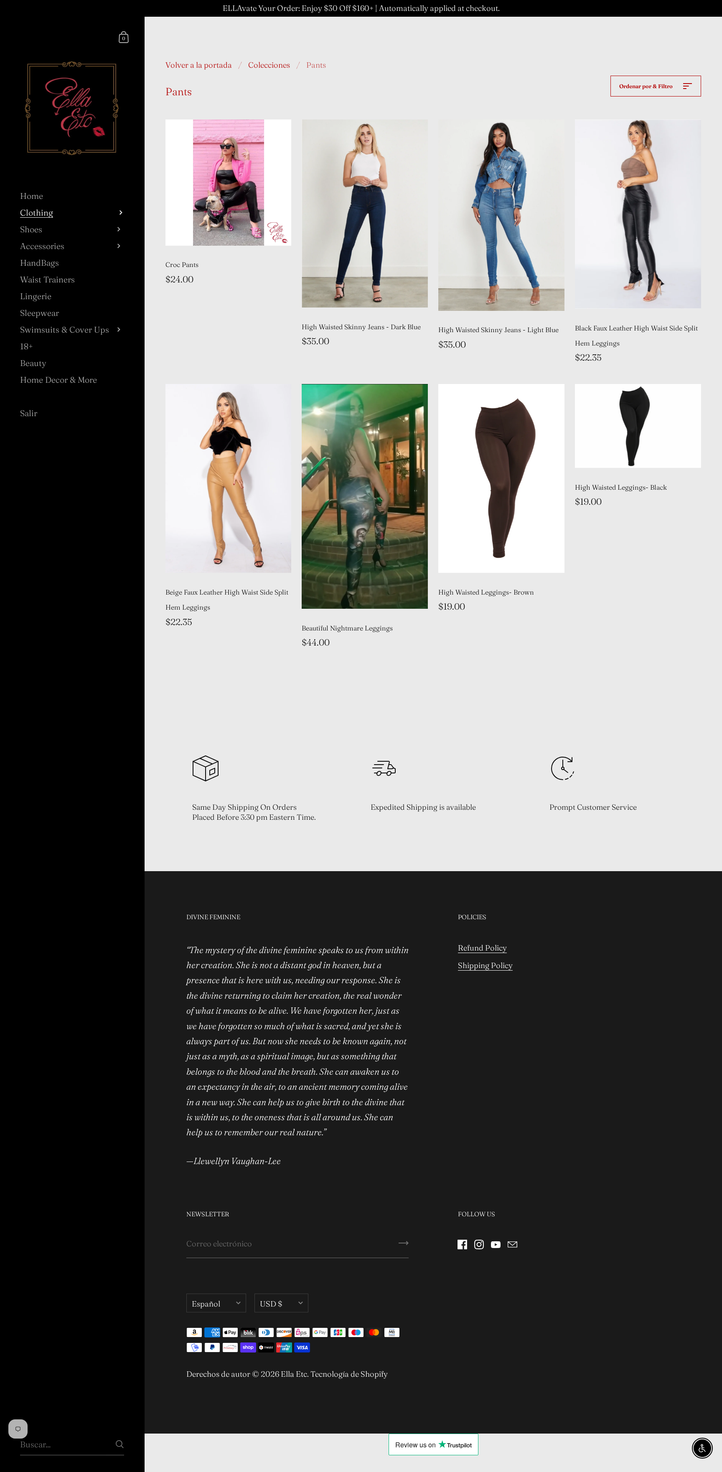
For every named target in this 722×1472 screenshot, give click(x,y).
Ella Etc (294, 1374)
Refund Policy (482, 948)
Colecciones (269, 65)
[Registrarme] (404, 1246)
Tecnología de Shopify (349, 1374)
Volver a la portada (198, 65)
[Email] (512, 1243)
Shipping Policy (485, 965)
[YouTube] (496, 1243)
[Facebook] (462, 1243)
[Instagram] (479, 1243)
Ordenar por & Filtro (646, 86)
